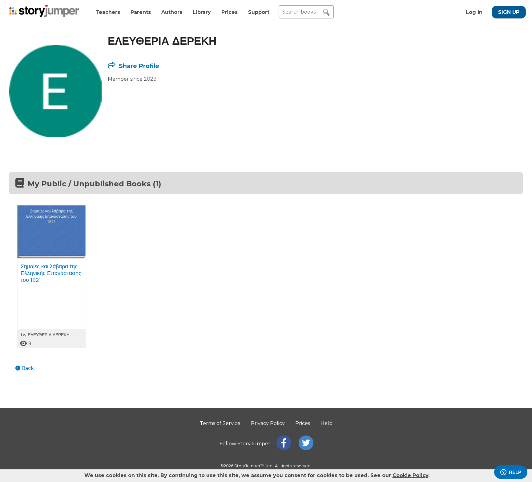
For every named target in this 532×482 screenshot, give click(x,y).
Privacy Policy (268, 423)
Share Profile (138, 66)
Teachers (107, 12)
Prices (229, 12)
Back (27, 368)
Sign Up (508, 12)
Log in (474, 12)
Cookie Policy (410, 475)
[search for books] (326, 12)
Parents (141, 12)
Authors (171, 12)
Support (258, 12)
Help (326, 423)
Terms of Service (220, 423)
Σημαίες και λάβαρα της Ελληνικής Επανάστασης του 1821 (51, 273)
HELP (515, 472)
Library (202, 12)
